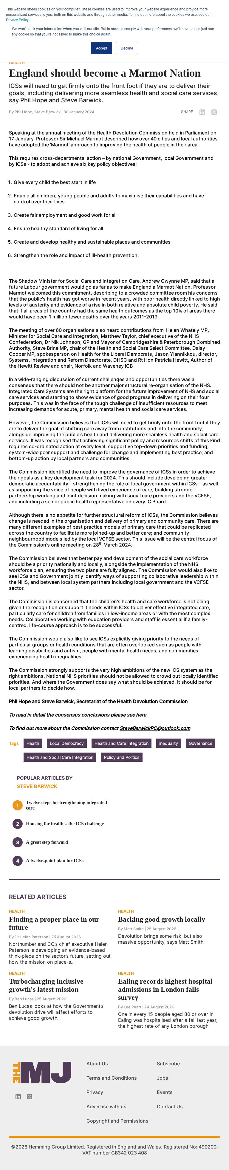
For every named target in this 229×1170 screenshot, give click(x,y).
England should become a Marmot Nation (105, 73)
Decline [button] (127, 47)
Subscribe (168, 1064)
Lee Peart (132, 1007)
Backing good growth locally (161, 919)
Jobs (162, 1078)
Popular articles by (45, 778)
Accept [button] (101, 47)
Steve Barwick (47, 111)
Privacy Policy (17, 19)
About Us (97, 1064)
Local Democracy (67, 743)
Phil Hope (23, 111)
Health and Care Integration (121, 743)
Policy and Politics (122, 757)
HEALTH (17, 62)
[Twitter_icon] (29, 1096)
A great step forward (47, 842)
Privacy (94, 1092)
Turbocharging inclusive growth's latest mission (46, 985)
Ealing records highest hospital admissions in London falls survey (165, 989)
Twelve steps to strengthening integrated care (66, 805)
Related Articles (37, 896)
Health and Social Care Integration (60, 757)
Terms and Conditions (111, 1078)
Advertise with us (106, 1106)
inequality (168, 743)
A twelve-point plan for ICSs (54, 860)
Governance (200, 743)
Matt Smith (134, 928)
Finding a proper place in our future (54, 923)
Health (33, 743)
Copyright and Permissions (117, 1121)
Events (165, 1092)
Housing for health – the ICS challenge (65, 823)
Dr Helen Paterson (31, 936)
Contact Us (170, 1106)
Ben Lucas (24, 998)
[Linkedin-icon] (18, 1096)
